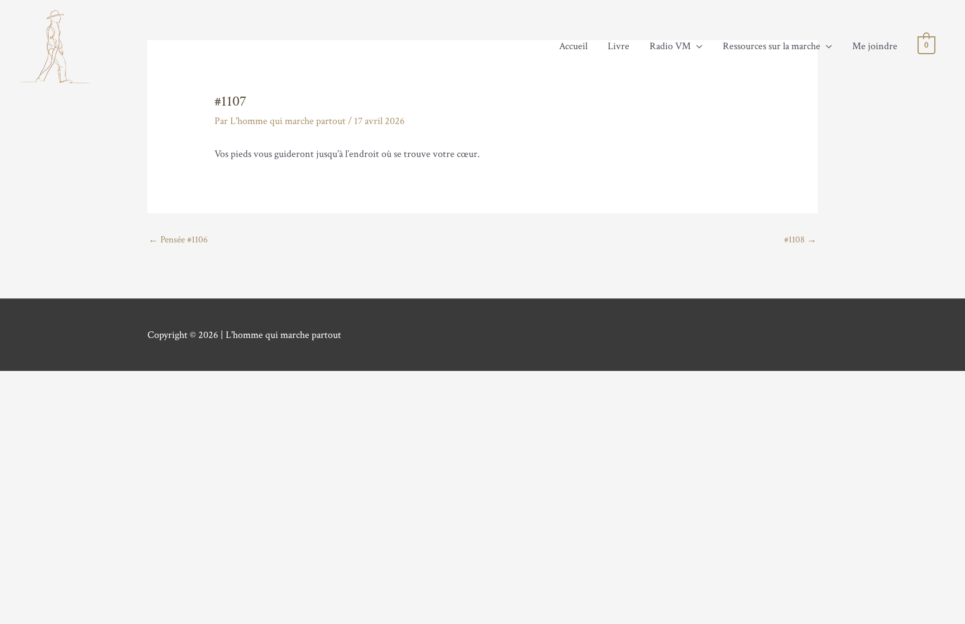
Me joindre (874, 46)
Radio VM (670, 46)
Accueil (573, 46)
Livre (618, 46)
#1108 (800, 240)
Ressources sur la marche (771, 46)
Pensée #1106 (178, 240)
